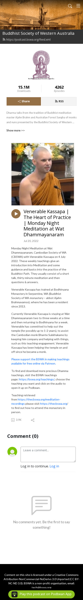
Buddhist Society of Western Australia (38, 33)
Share (26, 101)
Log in (54, 466)
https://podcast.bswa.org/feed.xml (28, 39)
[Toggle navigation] (78, 5)
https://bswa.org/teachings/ (36, 379)
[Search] (70, 6)
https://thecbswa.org (53, 403)
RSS (61, 101)
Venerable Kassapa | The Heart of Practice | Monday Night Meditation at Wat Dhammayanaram (47, 223)
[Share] (33, 420)
